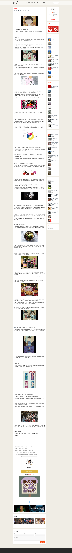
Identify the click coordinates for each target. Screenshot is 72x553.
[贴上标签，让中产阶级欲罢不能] (40, 521)
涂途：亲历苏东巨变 (53, 151)
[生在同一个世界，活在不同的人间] (29, 521)
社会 (34, 2)
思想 (29, 2)
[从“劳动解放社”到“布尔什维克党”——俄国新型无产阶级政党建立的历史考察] (49, 86)
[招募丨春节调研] (49, 220)
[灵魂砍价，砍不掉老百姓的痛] (49, 72)
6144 (51, 16)
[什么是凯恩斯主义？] (49, 99)
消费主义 (15, 8)
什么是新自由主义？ (53, 94)
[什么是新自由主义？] (49, 95)
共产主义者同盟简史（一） (54, 147)
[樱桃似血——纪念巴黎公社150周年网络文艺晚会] (49, 212)
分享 (32, 501)
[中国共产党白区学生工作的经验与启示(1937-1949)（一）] (49, 168)
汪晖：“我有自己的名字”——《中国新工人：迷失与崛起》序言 (54, 125)
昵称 (14, 533)
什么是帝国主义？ (53, 90)
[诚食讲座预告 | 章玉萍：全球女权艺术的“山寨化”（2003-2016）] (49, 199)
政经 (32, 2)
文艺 (40, 2)
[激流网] (16, 2)
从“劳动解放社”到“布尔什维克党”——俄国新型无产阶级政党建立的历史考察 (54, 86)
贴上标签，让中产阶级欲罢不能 (39, 525)
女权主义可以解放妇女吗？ (54, 115)
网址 (35, 533)
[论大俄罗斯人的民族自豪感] (49, 103)
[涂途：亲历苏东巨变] (49, 152)
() (27, 501)
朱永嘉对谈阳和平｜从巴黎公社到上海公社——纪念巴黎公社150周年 (54, 182)
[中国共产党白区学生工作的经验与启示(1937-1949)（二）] (49, 164)
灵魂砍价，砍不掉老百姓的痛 (54, 71)
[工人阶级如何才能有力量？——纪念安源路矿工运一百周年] (49, 143)
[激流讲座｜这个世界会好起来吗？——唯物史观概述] (49, 195)
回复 (54, 17)
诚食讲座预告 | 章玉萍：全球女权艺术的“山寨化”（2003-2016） (54, 199)
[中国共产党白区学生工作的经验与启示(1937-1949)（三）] (49, 156)
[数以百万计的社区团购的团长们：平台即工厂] (49, 39)
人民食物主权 (49, 228)
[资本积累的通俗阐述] (49, 43)
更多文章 (53, 19)
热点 (26, 2)
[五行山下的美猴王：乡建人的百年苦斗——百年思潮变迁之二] (49, 76)
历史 (37, 2)
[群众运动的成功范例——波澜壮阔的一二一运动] (49, 160)
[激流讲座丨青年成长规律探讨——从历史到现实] (49, 208)
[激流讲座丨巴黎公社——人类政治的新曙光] (49, 204)
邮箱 (25, 533)
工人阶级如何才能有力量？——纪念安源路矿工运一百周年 (54, 143)
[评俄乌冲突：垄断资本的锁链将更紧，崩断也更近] (49, 64)
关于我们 (44, 2)
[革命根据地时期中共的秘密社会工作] (49, 139)
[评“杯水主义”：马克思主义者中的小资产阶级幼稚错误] (49, 47)
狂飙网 (52, 228)
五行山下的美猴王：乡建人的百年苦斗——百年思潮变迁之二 (54, 76)
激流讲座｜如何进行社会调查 (54, 186)
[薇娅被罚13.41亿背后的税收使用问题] (49, 68)
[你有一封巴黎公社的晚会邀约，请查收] (49, 216)
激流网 (52, 12)
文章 (51, 17)
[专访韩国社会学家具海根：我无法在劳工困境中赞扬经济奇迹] (49, 120)
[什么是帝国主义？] (49, 91)
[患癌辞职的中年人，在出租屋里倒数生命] (19, 521)
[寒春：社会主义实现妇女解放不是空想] (49, 107)
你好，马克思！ (53, 51)
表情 (15, 541)
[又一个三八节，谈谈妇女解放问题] (49, 60)
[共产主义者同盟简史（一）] (49, 148)
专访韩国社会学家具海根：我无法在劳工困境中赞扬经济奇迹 (54, 120)
